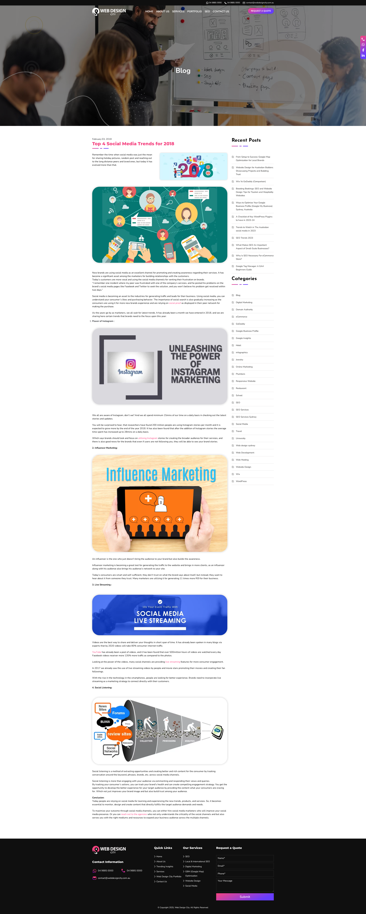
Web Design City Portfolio (168, 876)
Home (149, 11)
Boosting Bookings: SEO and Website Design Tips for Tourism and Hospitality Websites (254, 192)
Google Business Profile (247, 331)
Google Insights (243, 338)
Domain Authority (244, 309)
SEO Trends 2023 (244, 237)
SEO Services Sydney (246, 416)
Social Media (242, 424)
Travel (239, 431)
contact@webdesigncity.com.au (260, 2)
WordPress (241, 481)
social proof (175, 303)
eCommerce (241, 316)
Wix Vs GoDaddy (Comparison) (251, 181)
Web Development (245, 452)
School (239, 395)
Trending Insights (164, 866)
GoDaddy (240, 323)
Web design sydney (245, 445)
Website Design (243, 467)
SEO (207, 11)
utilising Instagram (147, 438)
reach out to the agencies (134, 814)
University (240, 438)
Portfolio (194, 11)
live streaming (172, 661)
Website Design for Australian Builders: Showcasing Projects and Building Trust (254, 171)
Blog (238, 295)
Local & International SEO (197, 861)
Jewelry (239, 359)
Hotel (238, 345)
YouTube (96, 652)
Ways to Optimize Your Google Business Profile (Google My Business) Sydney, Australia (254, 206)
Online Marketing (244, 366)
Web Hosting (242, 459)
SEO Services (242, 409)
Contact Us (221, 11)
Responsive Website (245, 381)
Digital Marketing (244, 302)
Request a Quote (261, 10)
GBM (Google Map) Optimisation (194, 873)
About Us (162, 11)
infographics (242, 352)
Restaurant (241, 388)
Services (178, 11)
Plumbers (240, 373)
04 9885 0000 (215, 2)
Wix (238, 474)
